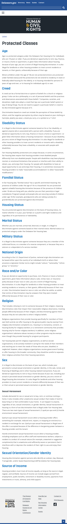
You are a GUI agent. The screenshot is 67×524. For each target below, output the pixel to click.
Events (40, 512)
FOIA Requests (58, 500)
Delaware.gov (9, 2)
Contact (41, 3)
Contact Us (57, 496)
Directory (21, 3)
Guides (34, 3)
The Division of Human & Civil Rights (27, 498)
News (28, 3)
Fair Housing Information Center (42, 505)
